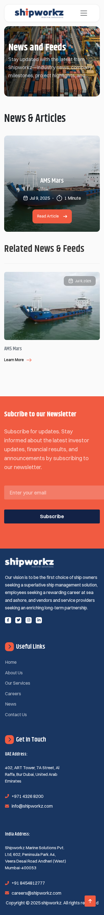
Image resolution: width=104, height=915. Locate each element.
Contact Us (16, 714)
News (10, 704)
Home (11, 662)
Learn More (14, 360)
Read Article (48, 216)
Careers (13, 693)
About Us (14, 672)
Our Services (17, 683)
